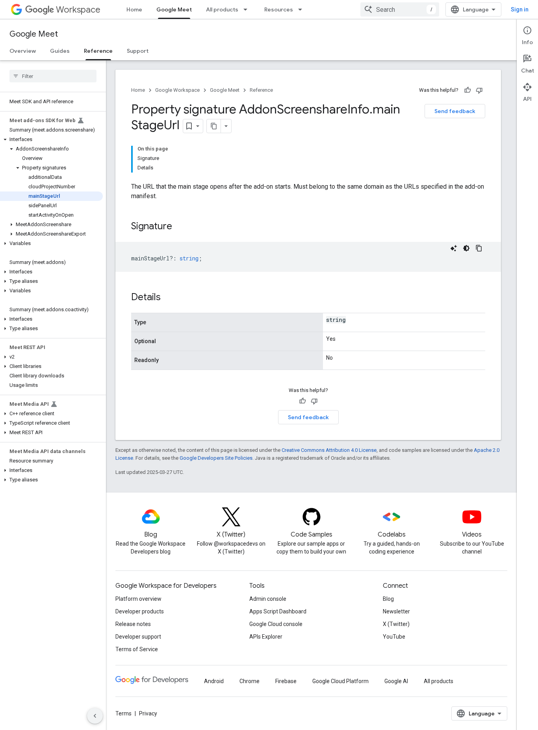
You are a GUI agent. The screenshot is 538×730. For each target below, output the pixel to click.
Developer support (138, 636)
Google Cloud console (275, 624)
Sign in (520, 9)
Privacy (148, 713)
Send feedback (454, 111)
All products (222, 9)
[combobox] (399, 9)
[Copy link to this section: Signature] (180, 227)
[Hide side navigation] (95, 716)
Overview (22, 50)
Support (137, 50)
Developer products (139, 611)
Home (134, 9)
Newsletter (396, 611)
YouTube (394, 636)
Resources (278, 9)
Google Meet (174, 9)
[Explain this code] (453, 248)
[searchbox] (52, 76)
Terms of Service (136, 649)
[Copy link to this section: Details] (168, 298)
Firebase (286, 681)
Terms (123, 713)
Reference (98, 50)
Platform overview (138, 599)
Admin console (267, 599)
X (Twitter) (396, 624)
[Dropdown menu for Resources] (302, 9)
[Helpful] (467, 90)
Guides (60, 50)
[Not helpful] (479, 90)
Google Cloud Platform (340, 681)
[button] (51, 139)
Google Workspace (177, 90)
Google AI (396, 681)
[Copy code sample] (479, 248)
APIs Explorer (265, 636)
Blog (388, 599)
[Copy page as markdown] (214, 126)
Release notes (133, 624)
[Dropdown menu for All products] (247, 9)
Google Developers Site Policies (216, 458)
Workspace (78, 9)
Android (214, 681)
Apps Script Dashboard (277, 611)
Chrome (249, 681)
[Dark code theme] (466, 248)
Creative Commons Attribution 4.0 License (329, 450)
